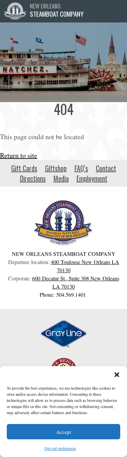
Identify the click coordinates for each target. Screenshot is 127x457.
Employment (92, 178)
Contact (106, 168)
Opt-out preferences (60, 448)
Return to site (18, 155)
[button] (116, 374)
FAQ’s (81, 168)
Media (61, 178)
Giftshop (56, 168)
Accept (63, 431)
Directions (33, 178)
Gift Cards (24, 168)
